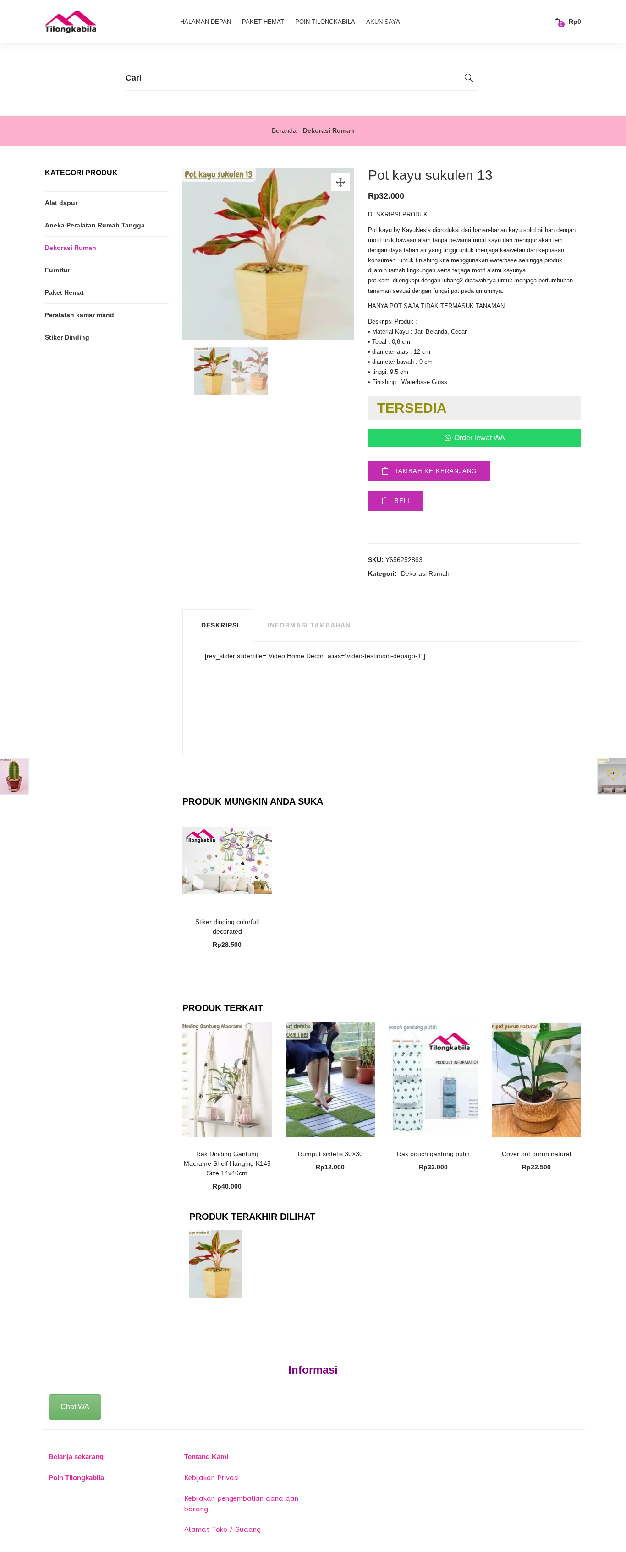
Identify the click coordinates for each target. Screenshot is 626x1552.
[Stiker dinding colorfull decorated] (227, 860)
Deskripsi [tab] (220, 625)
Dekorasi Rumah (328, 130)
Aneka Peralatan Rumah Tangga (95, 225)
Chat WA (74, 1407)
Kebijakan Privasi (211, 1478)
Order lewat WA (479, 438)
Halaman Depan (205, 21)
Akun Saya (383, 21)
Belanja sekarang (76, 1456)
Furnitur (57, 270)
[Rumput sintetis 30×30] (330, 1079)
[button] (568, 21)
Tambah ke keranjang (436, 471)
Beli (402, 501)
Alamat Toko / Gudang (222, 1529)
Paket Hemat (263, 21)
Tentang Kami (206, 1456)
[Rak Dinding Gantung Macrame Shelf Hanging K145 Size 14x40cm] (227, 1079)
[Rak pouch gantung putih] (433, 1079)
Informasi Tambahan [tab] (309, 625)
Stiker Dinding (67, 337)
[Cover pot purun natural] (536, 1079)
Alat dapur (61, 202)
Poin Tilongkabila (325, 21)
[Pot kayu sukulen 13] (215, 1263)
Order (232, 917)
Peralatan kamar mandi (80, 315)
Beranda (284, 130)
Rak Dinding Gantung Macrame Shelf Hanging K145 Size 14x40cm (227, 1163)
